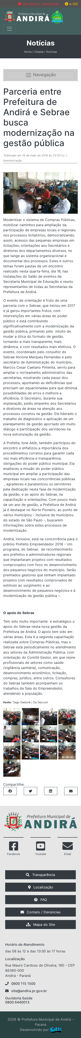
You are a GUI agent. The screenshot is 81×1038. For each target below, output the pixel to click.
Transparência (43, 875)
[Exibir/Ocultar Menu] (9, 28)
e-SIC (73, 4)
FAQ (43, 899)
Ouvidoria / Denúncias (40, 4)
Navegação (44, 74)
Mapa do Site (43, 924)
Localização (42, 887)
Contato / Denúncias (43, 912)
